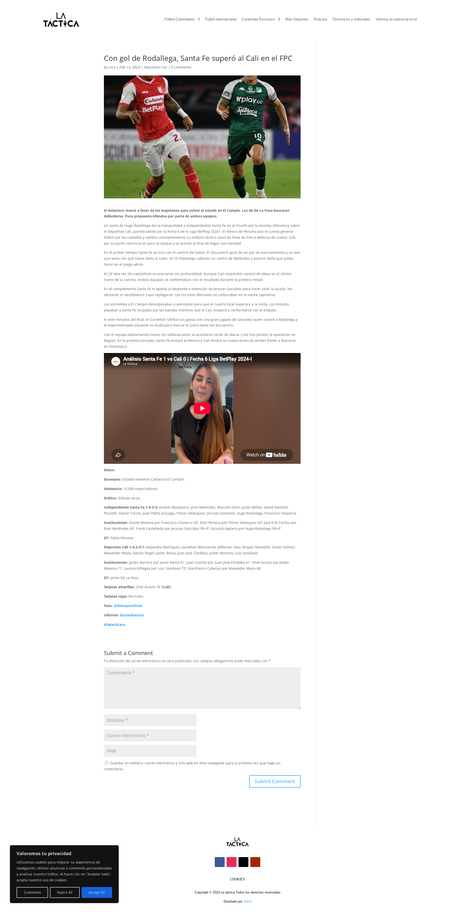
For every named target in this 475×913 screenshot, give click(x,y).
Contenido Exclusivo (258, 19)
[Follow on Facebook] (220, 862)
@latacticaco (114, 624)
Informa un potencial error (396, 19)
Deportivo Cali (155, 67)
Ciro (112, 67)
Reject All (64, 892)
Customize (32, 892)
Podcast (320, 19)
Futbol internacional (220, 19)
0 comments (181, 67)
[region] (64, 874)
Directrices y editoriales (351, 19)
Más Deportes (296, 19)
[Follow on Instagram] (232, 862)
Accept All (97, 892)
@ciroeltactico (132, 615)
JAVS (247, 901)
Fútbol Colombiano (180, 19)
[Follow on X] (243, 862)
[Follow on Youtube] (255, 862)
